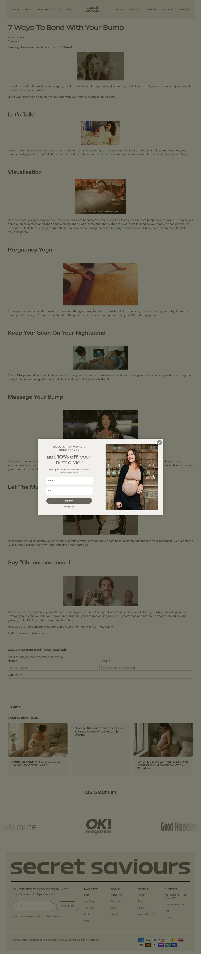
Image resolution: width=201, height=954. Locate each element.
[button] (69, 501)
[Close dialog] (159, 442)
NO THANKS (69, 507)
